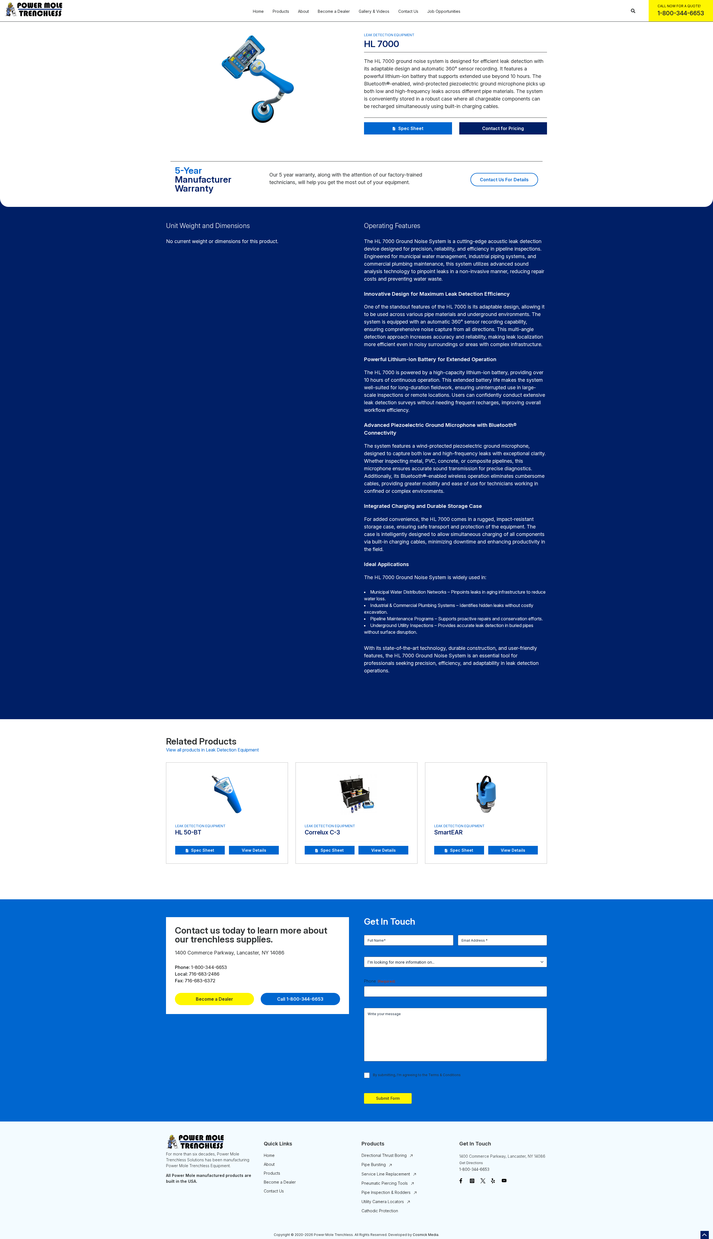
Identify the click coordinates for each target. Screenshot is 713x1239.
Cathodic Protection (380, 1210)
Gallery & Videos (374, 11)
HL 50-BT (188, 832)
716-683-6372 (200, 980)
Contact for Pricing (503, 128)
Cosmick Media (425, 1235)
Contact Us (408, 11)
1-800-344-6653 (209, 967)
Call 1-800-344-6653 (300, 999)
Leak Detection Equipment (389, 35)
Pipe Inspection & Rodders (386, 1192)
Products (281, 11)
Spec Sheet (410, 128)
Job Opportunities (443, 11)
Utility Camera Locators (383, 1201)
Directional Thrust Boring (384, 1155)
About (303, 11)
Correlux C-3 (322, 832)
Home (258, 11)
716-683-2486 (204, 974)
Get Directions (471, 1163)
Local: (181, 974)
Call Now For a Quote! (679, 6)
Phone (379, 981)
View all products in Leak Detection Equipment (212, 750)
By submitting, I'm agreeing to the (417, 1075)
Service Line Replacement (386, 1174)
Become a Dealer (334, 11)
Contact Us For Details (504, 179)
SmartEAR (448, 832)
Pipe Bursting (374, 1164)
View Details (254, 850)
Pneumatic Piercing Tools (385, 1183)
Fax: (179, 980)
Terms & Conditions (444, 1075)
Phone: (182, 967)
